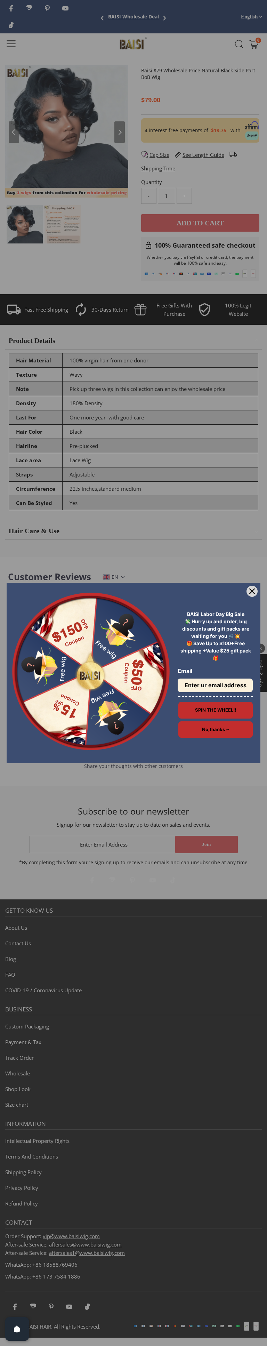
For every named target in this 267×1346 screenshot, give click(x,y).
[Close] (252, 591)
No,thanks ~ (215, 729)
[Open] (17, 1329)
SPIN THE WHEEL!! (215, 710)
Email (185, 670)
